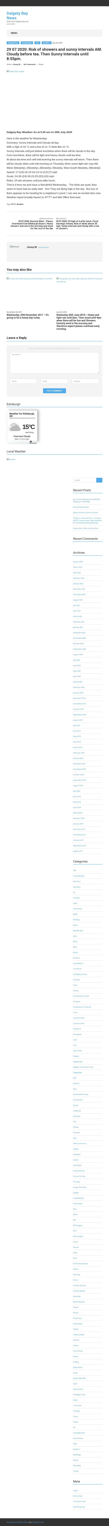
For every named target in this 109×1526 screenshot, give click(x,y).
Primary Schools (79, 1285)
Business (76, 958)
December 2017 (79, 829)
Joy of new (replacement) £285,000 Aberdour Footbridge (86, 500)
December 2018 (79, 763)
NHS (75, 1258)
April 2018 (77, 807)
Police (75, 1280)
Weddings (77, 1454)
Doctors (76, 1083)
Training (76, 1411)
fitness (75, 1127)
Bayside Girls (78, 930)
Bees (75, 936)
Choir (75, 985)
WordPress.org (79, 1507)
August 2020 (78, 654)
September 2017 (79, 845)
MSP (75, 1231)
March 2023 (77, 567)
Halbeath (76, 1154)
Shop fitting (77, 1351)
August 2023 (78, 561)
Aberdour (77, 881)
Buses (75, 952)
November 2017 (79, 834)
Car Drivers (77, 969)
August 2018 (78, 785)
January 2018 (78, 824)
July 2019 (76, 725)
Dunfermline (78, 1100)
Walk (75, 1444)
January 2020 (78, 692)
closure (76, 990)
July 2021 (76, 605)
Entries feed (77, 1496)
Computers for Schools (82, 1007)
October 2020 (78, 643)
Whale (75, 1460)
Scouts (75, 1345)
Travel (75, 1422)
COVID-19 (77, 1029)
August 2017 (78, 851)
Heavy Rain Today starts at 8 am (85, 528)
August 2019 (78, 720)
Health (75, 1160)
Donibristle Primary (80, 1094)
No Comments (29, 64)
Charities (76, 979)
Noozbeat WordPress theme (18, 1522)
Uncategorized (79, 1433)
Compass (76, 1001)
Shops (75, 1356)
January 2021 (78, 627)
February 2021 (78, 622)
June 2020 (77, 665)
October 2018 (78, 774)
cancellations (78, 963)
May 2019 (77, 736)
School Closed (78, 1334)
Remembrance (79, 1302)
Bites (75, 947)
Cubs (75, 1040)
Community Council (81, 996)
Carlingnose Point (80, 974)
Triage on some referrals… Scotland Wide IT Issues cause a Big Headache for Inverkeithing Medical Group (87, 520)
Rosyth (76, 1307)
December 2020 (79, 632)
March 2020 (77, 682)
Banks (75, 925)
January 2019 (78, 758)
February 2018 (78, 818)
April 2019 (77, 742)
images (76, 1192)
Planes (75, 1269)
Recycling (76, 1296)
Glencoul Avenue (79, 1143)
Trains (75, 1416)
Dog (74, 1089)
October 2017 (78, 840)
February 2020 (78, 687)
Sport (75, 1383)
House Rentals (79, 1171)
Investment (77, 1203)
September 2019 (79, 714)
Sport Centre (78, 1389)
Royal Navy (77, 1318)
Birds (75, 941)
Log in (75, 1490)
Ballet (75, 914)
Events (75, 1105)
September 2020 (79, 649)
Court (75, 1012)
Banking (76, 919)
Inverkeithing (78, 1198)
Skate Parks (77, 1367)
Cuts (75, 1045)
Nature (76, 1247)
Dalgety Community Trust (83, 1067)
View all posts (43, 247)
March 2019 (77, 747)
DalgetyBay (27, 43)
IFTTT (13, 204)
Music (75, 1242)
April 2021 (77, 611)
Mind (75, 1214)
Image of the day (79, 1187)
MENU (13, 33)
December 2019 (79, 698)
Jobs (74, 1209)
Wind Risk (77, 1465)
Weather (46, 43)
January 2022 (78, 583)
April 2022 (77, 572)
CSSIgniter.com (38, 1522)
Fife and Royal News (81, 507)
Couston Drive (78, 1018)
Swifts (75, 1400)
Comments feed (79, 1501)
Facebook (77, 1110)
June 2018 (77, 796)
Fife (37, 43)
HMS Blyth (77, 1165)
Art (74, 892)
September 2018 (79, 780)
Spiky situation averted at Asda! (85, 512)
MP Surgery (77, 1225)
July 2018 (76, 791)
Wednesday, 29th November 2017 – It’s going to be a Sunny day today (28, 316)
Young (75, 1471)
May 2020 (77, 671)
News (75, 1252)
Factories (76, 1116)
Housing (76, 1181)
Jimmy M (16, 64)
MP (74, 1220)
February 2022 (78, 578)
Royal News (77, 1323)
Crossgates (77, 1034)
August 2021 (78, 600)
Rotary (75, 1312)
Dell (74, 1078)
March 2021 (77, 616)
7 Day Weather (79, 876)
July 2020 (76, 660)
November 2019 (79, 703)
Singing (76, 1362)
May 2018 (77, 802)
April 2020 (77, 676)
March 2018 (77, 813)
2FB (74, 870)
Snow (75, 1373)
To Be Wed (77, 1405)
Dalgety (76, 1056)
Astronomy (77, 908)
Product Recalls (79, 1291)
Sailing (75, 1329)
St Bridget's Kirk (79, 1394)
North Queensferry (80, 1263)
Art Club (76, 898)
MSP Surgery (78, 1236)
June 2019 (77, 731)
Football (76, 1132)
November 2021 (79, 594)
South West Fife (79, 1378)
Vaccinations (78, 1438)
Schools (76, 1340)
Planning (76, 1274)
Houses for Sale (79, 1176)
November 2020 (79, 638)
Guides (76, 1149)
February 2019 (78, 753)
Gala (75, 1138)
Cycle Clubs (77, 1050)
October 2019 (78, 709)
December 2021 (79, 589)
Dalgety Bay (13, 43)
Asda (75, 903)
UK (74, 1427)
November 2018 (79, 769)
